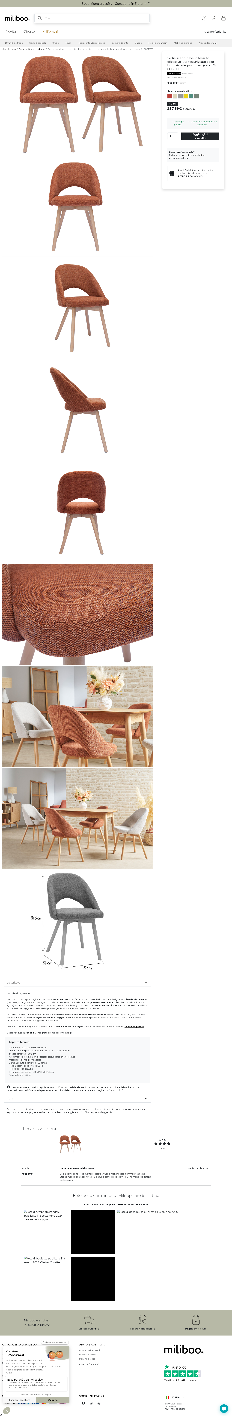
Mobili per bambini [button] (158, 43)
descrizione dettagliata (176, 77)
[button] (46, 1232)
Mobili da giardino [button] (183, 43)
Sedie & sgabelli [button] (37, 43)
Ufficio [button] (55, 43)
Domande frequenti (89, 1350)
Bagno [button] (138, 43)
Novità (11, 31)
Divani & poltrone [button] (14, 43)
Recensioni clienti (88, 1354)
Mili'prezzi (50, 31)
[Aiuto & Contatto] (204, 18)
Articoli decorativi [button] (208, 43)
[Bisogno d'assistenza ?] (224, 1408)
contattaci (199, 155)
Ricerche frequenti (88, 1364)
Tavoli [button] (68, 43)
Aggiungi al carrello (200, 136)
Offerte (29, 31)
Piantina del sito (87, 1359)
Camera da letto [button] (120, 43)
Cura (10, 1098)
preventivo (186, 155)
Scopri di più (116, 1090)
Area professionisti (215, 31)
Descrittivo (13, 982)
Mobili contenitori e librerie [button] (91, 43)
